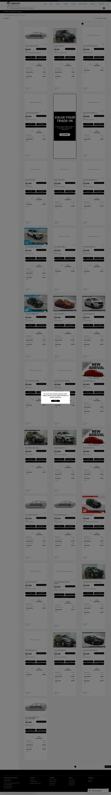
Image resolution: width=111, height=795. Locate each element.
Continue (55, 400)
